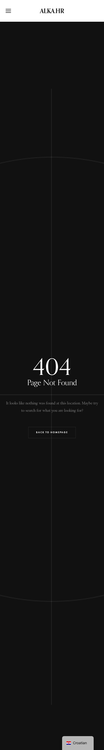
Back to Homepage (52, 432)
